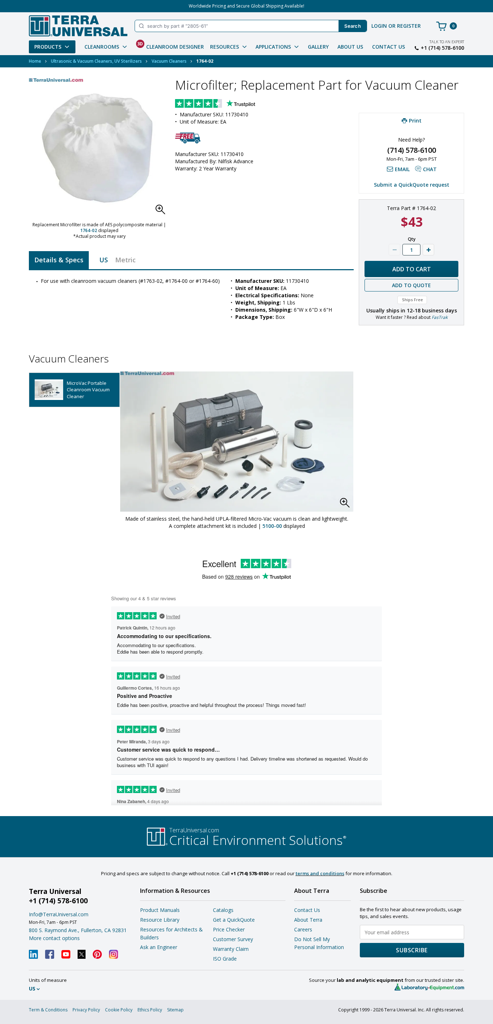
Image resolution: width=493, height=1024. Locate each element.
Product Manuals (160, 910)
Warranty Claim (231, 948)
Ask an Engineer (158, 947)
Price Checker (229, 929)
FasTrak (440, 317)
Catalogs (223, 910)
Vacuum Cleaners (169, 61)
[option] (74, 390)
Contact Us (388, 46)
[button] (162, 211)
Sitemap (175, 1010)
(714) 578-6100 (411, 150)
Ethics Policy (150, 1010)
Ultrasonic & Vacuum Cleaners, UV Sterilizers (96, 61)
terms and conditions (320, 873)
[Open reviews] (229, 104)
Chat (430, 169)
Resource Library (159, 919)
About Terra (308, 919)
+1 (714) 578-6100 (442, 48)
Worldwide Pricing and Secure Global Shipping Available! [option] (246, 6)
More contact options (54, 938)
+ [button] (428, 249)
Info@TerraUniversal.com (58, 914)
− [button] (394, 249)
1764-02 (88, 230)
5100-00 (272, 525)
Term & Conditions (48, 1010)
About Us (350, 46)
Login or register (396, 25)
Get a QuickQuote (234, 919)
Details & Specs (58, 259)
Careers (303, 929)
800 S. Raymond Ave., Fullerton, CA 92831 (78, 930)
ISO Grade (225, 958)
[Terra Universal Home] (78, 25)
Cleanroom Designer (170, 45)
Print (415, 120)
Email (402, 169)
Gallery (318, 46)
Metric (125, 259)
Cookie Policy (118, 1010)
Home (35, 61)
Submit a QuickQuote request (411, 184)
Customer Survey (233, 939)
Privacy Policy (86, 1010)
